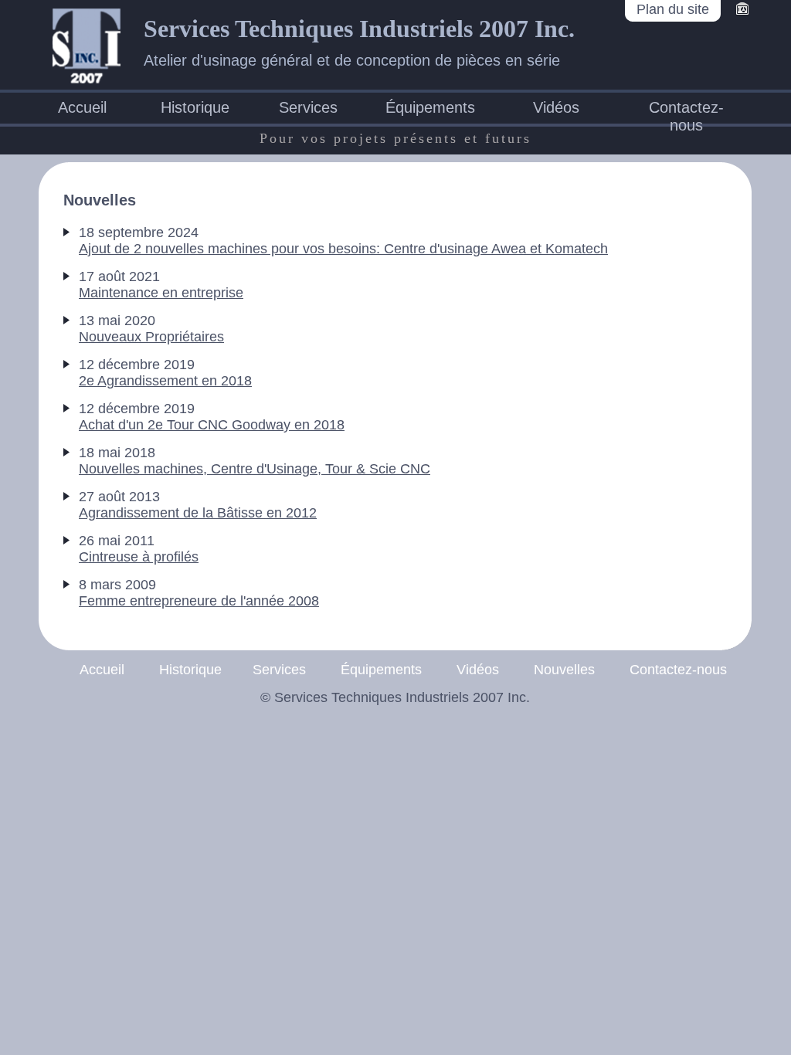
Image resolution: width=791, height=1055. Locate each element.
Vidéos (556, 107)
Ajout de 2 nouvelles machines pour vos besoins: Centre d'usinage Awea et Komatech (343, 248)
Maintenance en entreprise (161, 292)
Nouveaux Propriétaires (151, 336)
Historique (195, 107)
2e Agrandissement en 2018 (165, 380)
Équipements (430, 107)
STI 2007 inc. (87, 45)
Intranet (742, 10)
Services (308, 107)
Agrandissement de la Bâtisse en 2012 (198, 513)
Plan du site (673, 9)
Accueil (82, 107)
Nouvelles (564, 669)
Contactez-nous (686, 109)
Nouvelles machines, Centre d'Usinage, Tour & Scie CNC (254, 469)
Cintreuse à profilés (139, 557)
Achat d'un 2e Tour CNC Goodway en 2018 (212, 425)
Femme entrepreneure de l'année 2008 (199, 601)
